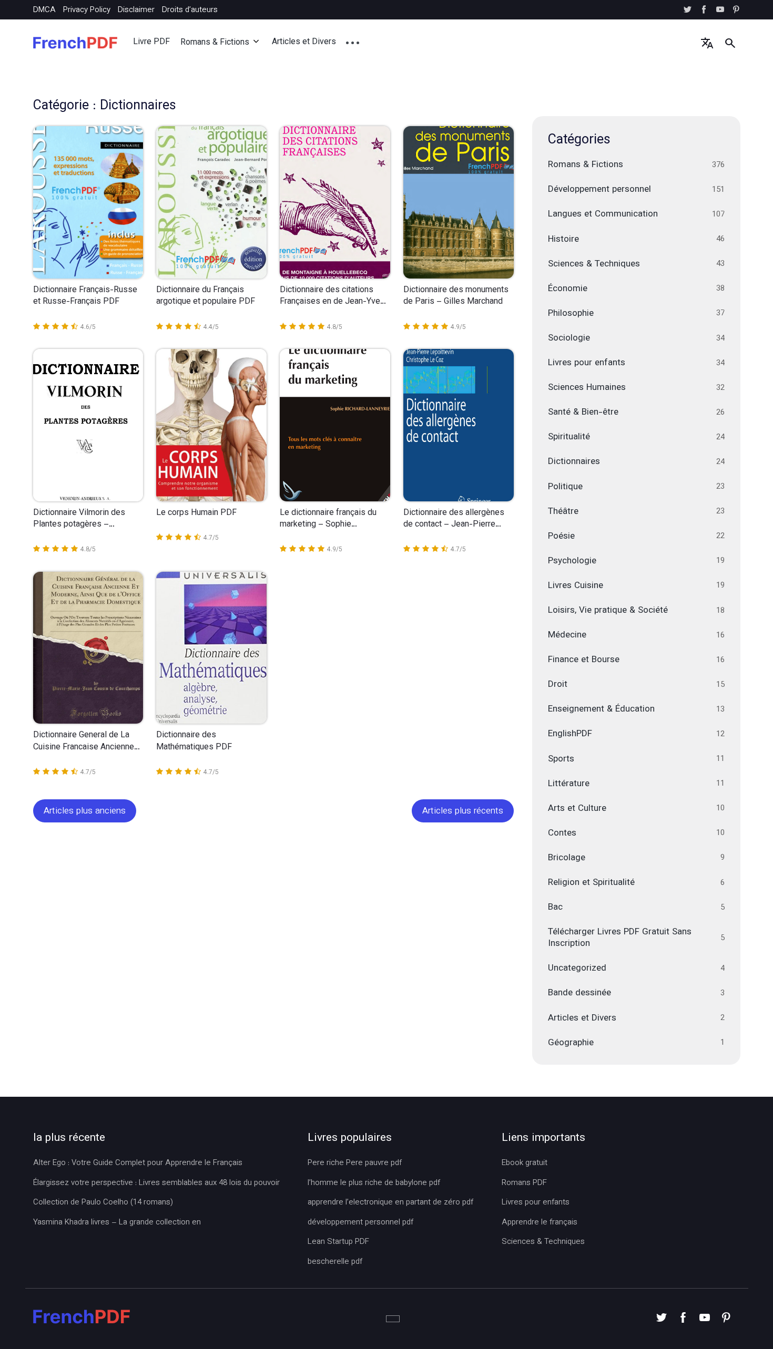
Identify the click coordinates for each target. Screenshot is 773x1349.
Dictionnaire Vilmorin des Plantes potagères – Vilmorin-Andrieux (79, 519)
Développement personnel (636, 189)
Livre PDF (151, 42)
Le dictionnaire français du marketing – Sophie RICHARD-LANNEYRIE (328, 519)
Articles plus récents (462, 811)
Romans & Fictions (214, 42)
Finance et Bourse (636, 660)
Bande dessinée (636, 993)
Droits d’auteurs (190, 10)
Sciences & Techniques (636, 264)
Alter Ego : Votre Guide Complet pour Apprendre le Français (137, 1163)
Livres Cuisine (636, 586)
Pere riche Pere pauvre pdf (355, 1163)
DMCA (44, 10)
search (730, 43)
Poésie (636, 536)
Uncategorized (636, 968)
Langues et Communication (636, 214)
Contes (636, 833)
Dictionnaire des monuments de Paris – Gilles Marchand (455, 296)
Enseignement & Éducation (636, 709)
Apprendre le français (539, 1223)
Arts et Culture (636, 809)
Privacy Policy (86, 10)
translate (707, 43)
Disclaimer (136, 10)
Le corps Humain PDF (196, 513)
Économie (636, 289)
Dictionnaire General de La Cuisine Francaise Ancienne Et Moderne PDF (83, 742)
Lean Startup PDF (338, 1242)
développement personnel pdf (360, 1223)
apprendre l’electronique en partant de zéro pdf (390, 1203)
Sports (636, 759)
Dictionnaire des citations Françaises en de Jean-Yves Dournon (332, 296)
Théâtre (636, 512)
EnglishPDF (636, 734)
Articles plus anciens (85, 811)
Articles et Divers (304, 42)
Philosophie (636, 314)
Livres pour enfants (636, 363)
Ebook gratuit (524, 1163)
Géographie (636, 1043)
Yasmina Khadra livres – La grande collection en (117, 1223)
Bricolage (636, 858)
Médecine (636, 635)
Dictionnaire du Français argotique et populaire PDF (205, 296)
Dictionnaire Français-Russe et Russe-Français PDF (85, 296)
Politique (636, 487)
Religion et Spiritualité (636, 883)
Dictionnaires (636, 462)
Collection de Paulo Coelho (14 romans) (103, 1203)
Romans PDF (524, 1183)
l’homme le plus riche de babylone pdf (374, 1183)
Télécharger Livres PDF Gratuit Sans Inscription (636, 938)
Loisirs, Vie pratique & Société (636, 610)
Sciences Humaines (636, 388)
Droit (636, 685)
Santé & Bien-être (636, 412)
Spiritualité (636, 437)
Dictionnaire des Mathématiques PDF (194, 742)
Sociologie (636, 338)
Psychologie (636, 561)
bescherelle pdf (335, 1262)
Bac (636, 907)
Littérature (636, 784)
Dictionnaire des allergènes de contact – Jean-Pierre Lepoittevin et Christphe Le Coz (453, 519)
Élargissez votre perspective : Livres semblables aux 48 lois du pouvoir (156, 1183)
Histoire (636, 239)
